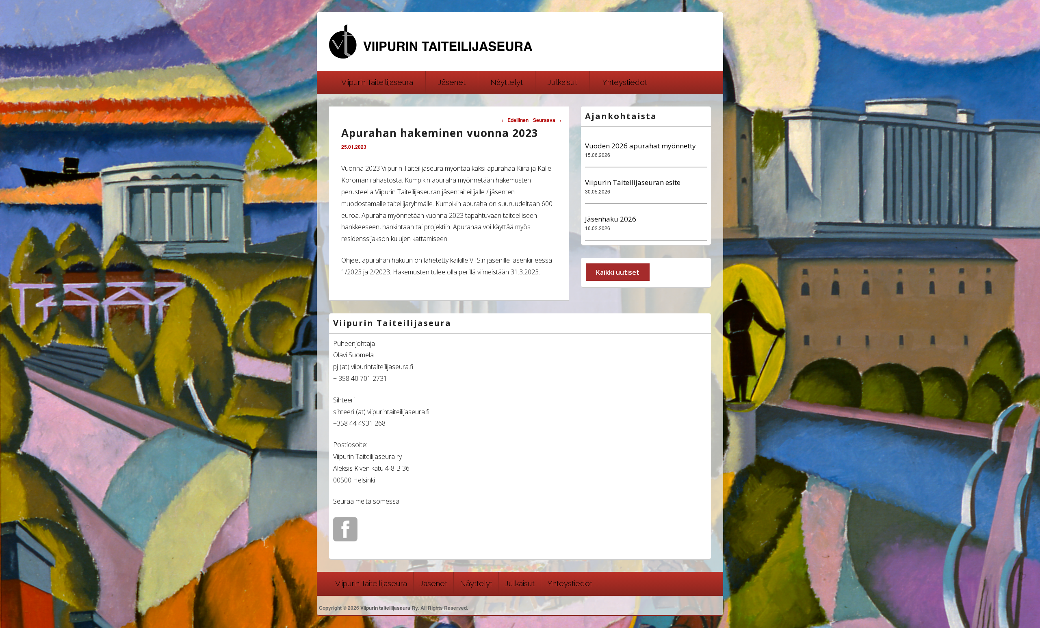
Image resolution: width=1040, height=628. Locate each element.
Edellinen (515, 120)
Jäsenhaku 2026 (610, 219)
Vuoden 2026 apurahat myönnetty (640, 145)
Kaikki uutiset (617, 272)
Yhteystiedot (624, 82)
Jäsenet (452, 82)
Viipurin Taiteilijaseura (377, 82)
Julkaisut (562, 82)
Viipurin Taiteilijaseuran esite (632, 182)
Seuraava (547, 120)
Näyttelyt (506, 82)
